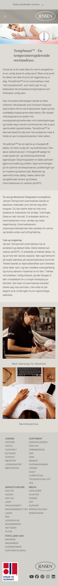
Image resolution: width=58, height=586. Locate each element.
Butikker (10, 454)
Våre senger (33, 459)
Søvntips (10, 461)
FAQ (31, 483)
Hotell (9, 446)
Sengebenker (11, 524)
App (31, 502)
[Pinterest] (42, 576)
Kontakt (10, 457)
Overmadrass (11, 547)
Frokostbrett (11, 506)
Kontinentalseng (11, 551)
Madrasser (11, 543)
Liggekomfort (11, 465)
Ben (7, 517)
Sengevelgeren (35, 443)
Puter (8, 532)
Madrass (10, 540)
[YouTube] (31, 576)
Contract (11, 450)
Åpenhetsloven (35, 510)
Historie (10, 443)
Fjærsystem (35, 476)
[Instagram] (48, 576)
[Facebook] (37, 576)
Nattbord (11, 528)
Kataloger (35, 491)
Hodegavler (11, 521)
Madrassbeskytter (11, 510)
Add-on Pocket (9, 493)
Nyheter (34, 495)
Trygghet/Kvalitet (35, 480)
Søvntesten (11, 468)
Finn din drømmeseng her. (35, 450)
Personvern (35, 513)
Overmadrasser (35, 465)
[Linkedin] (53, 576)
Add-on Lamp (9, 500)
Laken (8, 513)
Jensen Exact (33, 470)
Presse (33, 499)
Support (34, 506)
